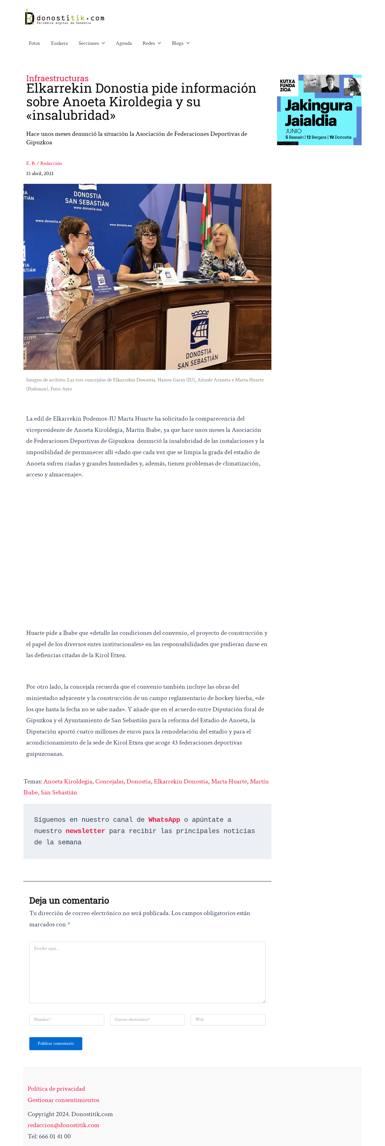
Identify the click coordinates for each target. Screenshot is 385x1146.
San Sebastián (59, 792)
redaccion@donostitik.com (63, 1125)
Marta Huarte (229, 781)
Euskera (59, 43)
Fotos (34, 43)
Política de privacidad (56, 1088)
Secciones (89, 43)
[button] (102, 43)
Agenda (124, 43)
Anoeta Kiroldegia (67, 781)
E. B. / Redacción (44, 163)
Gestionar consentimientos (63, 1100)
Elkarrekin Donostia (181, 781)
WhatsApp (164, 820)
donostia (139, 781)
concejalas (109, 781)
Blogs (177, 43)
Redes (149, 43)
